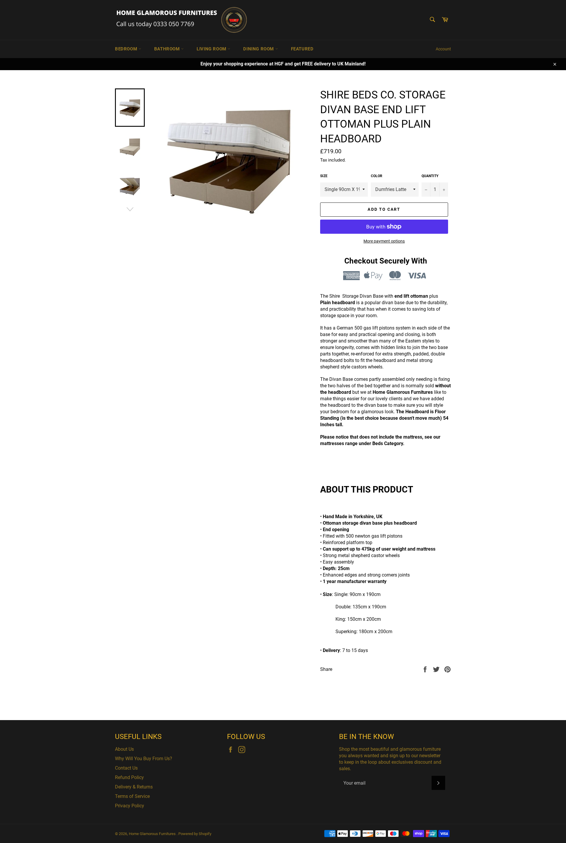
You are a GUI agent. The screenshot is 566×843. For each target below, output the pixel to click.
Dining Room (259, 49)
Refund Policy (129, 777)
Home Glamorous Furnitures (153, 834)
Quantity (430, 176)
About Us (124, 749)
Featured (302, 49)
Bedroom (127, 49)
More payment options (384, 241)
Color (376, 176)
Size (324, 176)
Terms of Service (132, 796)
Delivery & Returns (134, 787)
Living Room (212, 49)
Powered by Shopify (194, 834)
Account (443, 49)
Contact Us (126, 768)
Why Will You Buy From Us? (143, 758)
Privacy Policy (129, 806)
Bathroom (167, 49)
